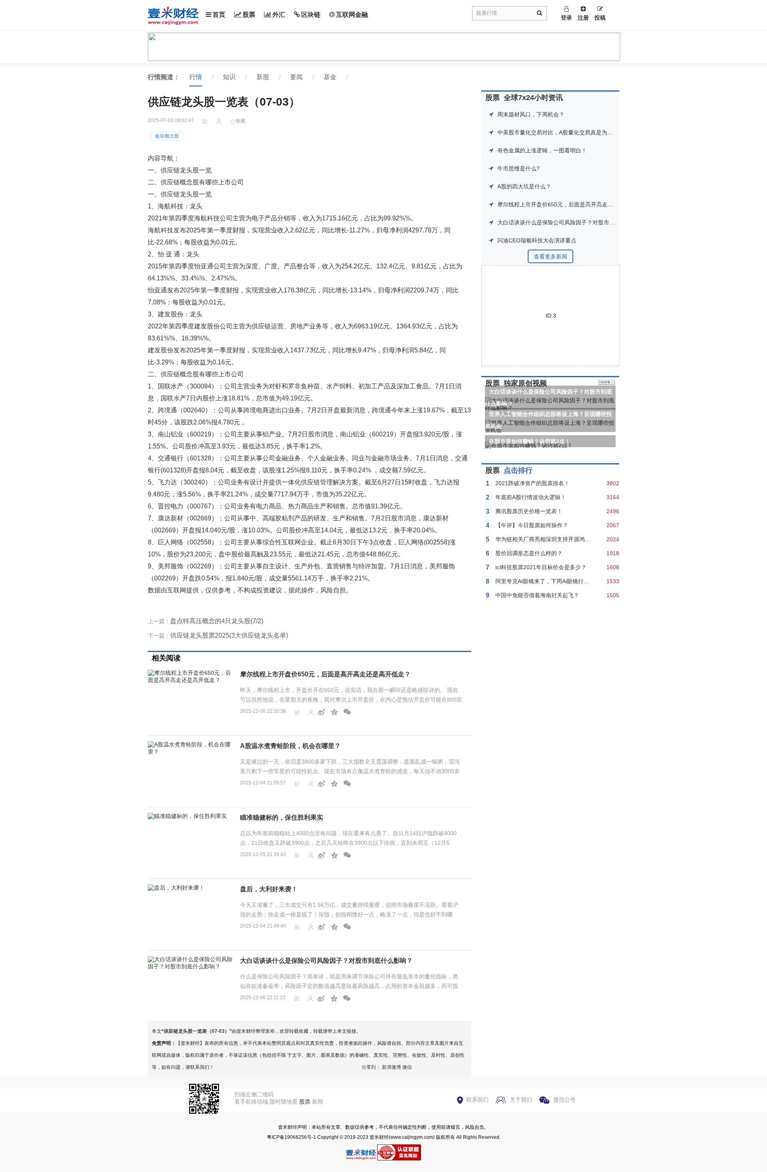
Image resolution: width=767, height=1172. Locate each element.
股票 (248, 14)
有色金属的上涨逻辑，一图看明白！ (542, 150)
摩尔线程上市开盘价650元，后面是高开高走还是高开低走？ (325, 674)
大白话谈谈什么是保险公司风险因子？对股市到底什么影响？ (326, 960)
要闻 (296, 77)
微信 (407, 1067)
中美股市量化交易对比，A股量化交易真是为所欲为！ (563, 132)
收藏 (240, 121)
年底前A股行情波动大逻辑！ (530, 497)
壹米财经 (379, 1137)
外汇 (278, 14)
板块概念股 (167, 136)
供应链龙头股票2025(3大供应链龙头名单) (229, 635)
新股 (262, 77)
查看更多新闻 (550, 256)
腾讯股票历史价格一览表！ (528, 511)
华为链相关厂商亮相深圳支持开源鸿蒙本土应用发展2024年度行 (574, 539)
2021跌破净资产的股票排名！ (532, 483)
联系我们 (477, 1099)
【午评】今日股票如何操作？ (531, 525)
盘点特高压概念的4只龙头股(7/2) (216, 621)
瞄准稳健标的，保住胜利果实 (281, 817)
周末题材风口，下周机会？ (530, 114)
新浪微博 (391, 1067)
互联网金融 (352, 14)
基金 (330, 77)
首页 (219, 14)
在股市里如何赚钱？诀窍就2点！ (529, 441)
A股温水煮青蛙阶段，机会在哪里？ (290, 745)
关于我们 (521, 1099)
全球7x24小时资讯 (533, 98)
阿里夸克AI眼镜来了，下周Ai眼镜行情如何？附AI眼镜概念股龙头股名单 (584, 581)
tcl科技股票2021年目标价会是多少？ (540, 567)
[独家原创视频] (606, 383)
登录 (566, 17)
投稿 (600, 17)
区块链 (310, 14)
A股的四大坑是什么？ (524, 186)
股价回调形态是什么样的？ (528, 553)
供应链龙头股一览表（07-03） (196, 1031)
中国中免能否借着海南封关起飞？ (537, 595)
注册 (583, 17)
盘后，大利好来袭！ (269, 889)
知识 (229, 77)
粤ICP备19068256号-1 (291, 1137)
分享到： (371, 1067)
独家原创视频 (525, 383)
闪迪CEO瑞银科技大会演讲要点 (536, 240)
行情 (195, 77)
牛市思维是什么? (518, 168)
